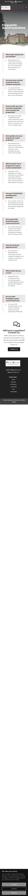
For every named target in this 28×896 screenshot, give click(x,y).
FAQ (13, 389)
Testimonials (13, 391)
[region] (14, 882)
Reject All (14, 893)
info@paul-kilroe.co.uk (15, 370)
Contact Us (14, 349)
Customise (14, 888)
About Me (13, 382)
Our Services (13, 384)
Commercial (13, 386)
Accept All (14, 884)
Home (13, 379)
